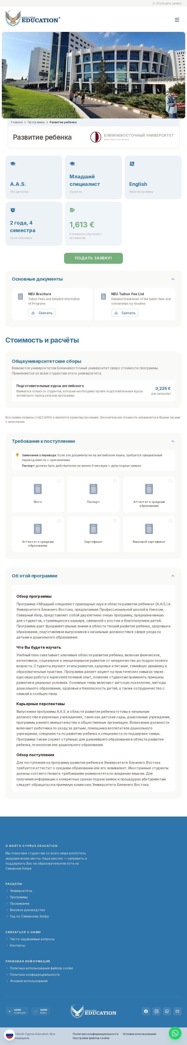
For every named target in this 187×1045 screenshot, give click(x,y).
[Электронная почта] (177, 1011)
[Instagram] (156, 1011)
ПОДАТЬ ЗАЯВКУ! (93, 258)
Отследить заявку (169, 3)
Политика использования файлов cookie (41, 968)
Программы (36, 122)
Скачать (45, 313)
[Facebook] (146, 1011)
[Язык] (9, 1035)
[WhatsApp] (167, 1011)
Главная (17, 122)
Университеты (21, 891)
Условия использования (29, 981)
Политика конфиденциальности (35, 974)
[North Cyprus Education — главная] (32, 18)
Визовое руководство (27, 910)
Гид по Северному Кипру (29, 916)
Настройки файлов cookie (91, 1038)
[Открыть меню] (177, 17)
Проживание (19, 903)
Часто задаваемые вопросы (32, 939)
